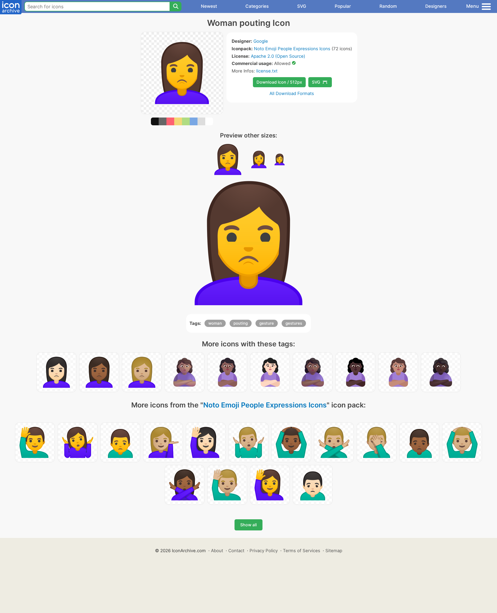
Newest (209, 6)
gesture (266, 323)
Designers (436, 6)
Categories (257, 6)
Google (260, 41)
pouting (240, 323)
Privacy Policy (264, 550)
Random (388, 6)
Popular (343, 6)
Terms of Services (301, 550)
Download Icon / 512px (279, 82)
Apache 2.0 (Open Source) (278, 56)
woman (215, 323)
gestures (294, 323)
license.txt (266, 71)
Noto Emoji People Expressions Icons (292, 48)
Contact (236, 550)
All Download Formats (291, 93)
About (217, 550)
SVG (301, 6)
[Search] (175, 6)
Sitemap (333, 550)
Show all (248, 524)
